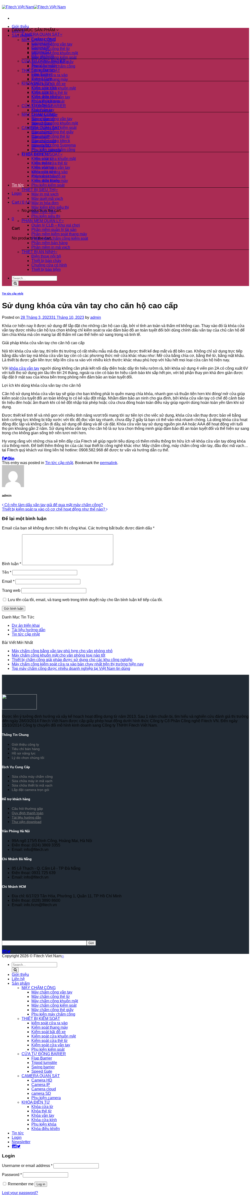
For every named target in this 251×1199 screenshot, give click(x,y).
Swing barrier (43, 70)
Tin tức (18, 185)
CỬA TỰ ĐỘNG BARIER (44, 61)
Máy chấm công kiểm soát (53, 57)
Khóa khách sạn (45, 101)
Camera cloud (43, 39)
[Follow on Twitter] (9, 951)
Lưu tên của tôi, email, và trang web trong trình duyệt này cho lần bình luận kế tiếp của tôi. (85, 600)
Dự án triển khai (26, 625)
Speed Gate (41, 79)
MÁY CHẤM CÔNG (39, 114)
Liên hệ (18, 979)
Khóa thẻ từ (41, 105)
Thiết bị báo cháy (46, 261)
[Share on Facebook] (3, 458)
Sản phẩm (21, 983)
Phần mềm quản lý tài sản (53, 230)
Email (8, 581)
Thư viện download (26, 822)
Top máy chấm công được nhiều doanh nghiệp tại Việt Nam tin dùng (71, 668)
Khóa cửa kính (44, 88)
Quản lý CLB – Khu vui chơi (55, 225)
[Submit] (15, 283)
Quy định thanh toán (27, 813)
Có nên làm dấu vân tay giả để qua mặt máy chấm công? (53, 505)
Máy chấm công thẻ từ (50, 48)
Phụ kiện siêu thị (45, 216)
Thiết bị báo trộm (46, 269)
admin (95, 317)
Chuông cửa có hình (49, 265)
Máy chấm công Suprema (53, 145)
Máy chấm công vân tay (51, 119)
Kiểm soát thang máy (49, 181)
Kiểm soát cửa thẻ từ (49, 163)
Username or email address (27, 1166)
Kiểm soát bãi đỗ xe (48, 176)
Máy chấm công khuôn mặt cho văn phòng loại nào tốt (58, 655)
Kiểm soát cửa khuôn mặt (53, 159)
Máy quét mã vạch (47, 198)
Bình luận (11, 564)
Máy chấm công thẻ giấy (52, 132)
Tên (6, 572)
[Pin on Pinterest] (9, 458)
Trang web (11, 590)
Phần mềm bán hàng (49, 243)
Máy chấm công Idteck (50, 141)
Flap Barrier (41, 74)
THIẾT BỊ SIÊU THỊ (38, 190)
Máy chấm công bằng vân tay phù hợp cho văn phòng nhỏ (62, 651)
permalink (108, 463)
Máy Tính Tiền (43, 212)
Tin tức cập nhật (12, 293)
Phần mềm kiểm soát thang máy (59, 234)
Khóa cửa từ (42, 92)
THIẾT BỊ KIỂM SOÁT (41, 154)
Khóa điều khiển (45, 96)
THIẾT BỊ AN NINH (38, 252)
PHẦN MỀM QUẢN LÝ (41, 221)
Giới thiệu (20, 26)
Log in (41, 1184)
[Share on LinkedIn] (12, 458)
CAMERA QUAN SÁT (41, 34)
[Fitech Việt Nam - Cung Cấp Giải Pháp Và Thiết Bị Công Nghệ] (34, 7)
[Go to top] (63, 956)
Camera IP (40, 48)
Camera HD (41, 43)
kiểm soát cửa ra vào (49, 172)
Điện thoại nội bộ (46, 256)
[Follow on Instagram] (5, 951)
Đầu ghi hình (42, 56)
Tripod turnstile (44, 65)
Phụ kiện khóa (43, 1124)
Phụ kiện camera (46, 1098)
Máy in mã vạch (45, 194)
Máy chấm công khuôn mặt (54, 53)
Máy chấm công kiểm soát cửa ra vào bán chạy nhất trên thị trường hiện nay (78, 664)
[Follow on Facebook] (3, 951)
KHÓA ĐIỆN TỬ (36, 83)
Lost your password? (20, 1193)
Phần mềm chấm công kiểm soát (59, 238)
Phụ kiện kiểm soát (47, 185)
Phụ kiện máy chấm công (53, 150)
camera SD (41, 52)
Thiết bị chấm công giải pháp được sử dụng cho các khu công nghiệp (72, 660)
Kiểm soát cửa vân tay (50, 167)
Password (12, 1175)
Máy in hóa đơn (45, 203)
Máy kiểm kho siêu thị (50, 207)
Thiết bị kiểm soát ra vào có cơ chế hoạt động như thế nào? (54, 509)
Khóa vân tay (42, 110)
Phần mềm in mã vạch (50, 247)
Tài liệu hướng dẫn (28, 630)
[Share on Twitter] (5, 458)
